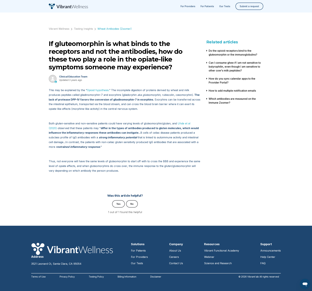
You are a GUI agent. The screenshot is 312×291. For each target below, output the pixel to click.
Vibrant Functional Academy (221, 250)
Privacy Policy (67, 276)
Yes (118, 203)
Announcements (270, 250)
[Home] (68, 6)
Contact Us (176, 263)
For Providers (188, 6)
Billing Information (127, 276)
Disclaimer (155, 276)
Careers (174, 257)
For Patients (207, 6)
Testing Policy (96, 276)
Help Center (267, 257)
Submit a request (249, 6)
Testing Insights (83, 28)
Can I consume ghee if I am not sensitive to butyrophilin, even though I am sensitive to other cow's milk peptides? (235, 66)
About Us (175, 250)
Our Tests (224, 6)
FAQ (263, 263)
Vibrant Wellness (59, 28)
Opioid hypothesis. (98, 90)
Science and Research (218, 263)
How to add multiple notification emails (232, 90)
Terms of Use (38, 276)
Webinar (209, 257)
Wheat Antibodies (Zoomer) (115, 28)
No (132, 203)
